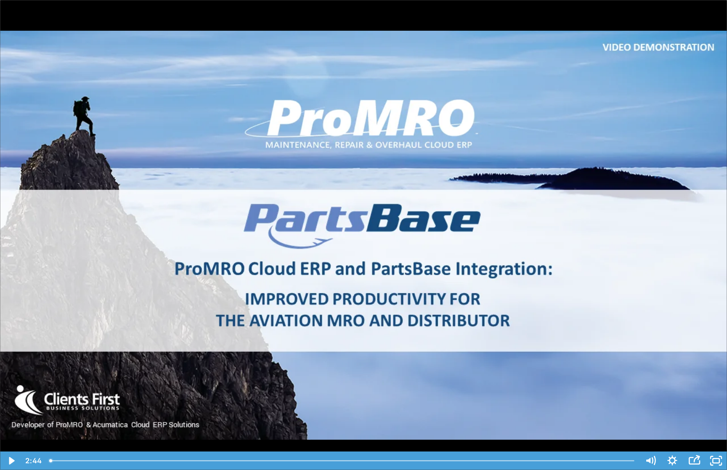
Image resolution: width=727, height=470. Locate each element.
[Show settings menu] (672, 460)
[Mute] (650, 460)
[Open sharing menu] (694, 460)
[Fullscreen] (716, 460)
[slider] (342, 460)
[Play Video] (11, 460)
